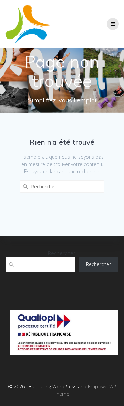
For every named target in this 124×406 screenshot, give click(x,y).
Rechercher (61, 253)
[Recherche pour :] (62, 186)
